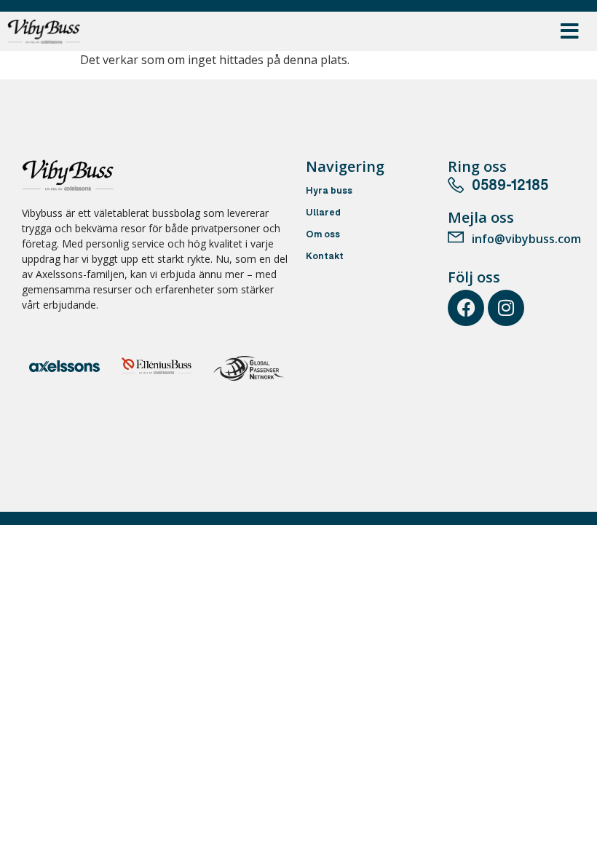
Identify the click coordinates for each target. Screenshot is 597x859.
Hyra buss (329, 192)
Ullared (323, 213)
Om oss (323, 235)
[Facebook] (466, 308)
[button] (569, 31)
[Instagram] (506, 308)
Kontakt (325, 257)
